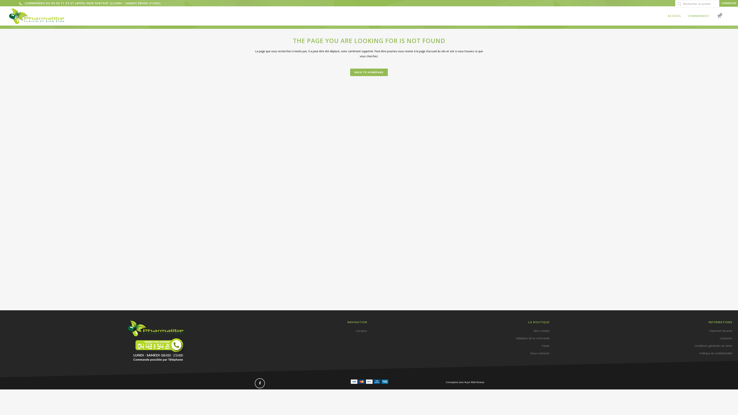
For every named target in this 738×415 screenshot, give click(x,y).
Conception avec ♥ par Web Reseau (465, 382)
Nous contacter (540, 353)
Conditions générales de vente (713, 346)
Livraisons (726, 338)
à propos (361, 331)
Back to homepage (369, 72)
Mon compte (542, 331)
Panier (546, 346)
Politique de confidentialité (715, 353)
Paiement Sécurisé (720, 331)
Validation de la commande (533, 338)
